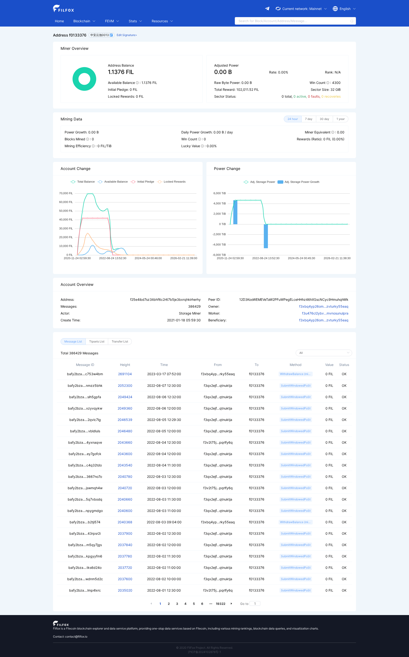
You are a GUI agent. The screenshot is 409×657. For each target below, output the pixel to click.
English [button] (345, 9)
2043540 (125, 465)
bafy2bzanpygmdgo (85, 511)
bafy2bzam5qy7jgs (85, 545)
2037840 (125, 545)
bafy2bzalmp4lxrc (85, 590)
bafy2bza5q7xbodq (85, 499)
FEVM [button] (110, 21)
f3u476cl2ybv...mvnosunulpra (325, 313)
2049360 (125, 408)
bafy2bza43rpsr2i (85, 533)
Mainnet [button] (316, 9)
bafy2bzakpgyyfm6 (85, 556)
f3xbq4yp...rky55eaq (218, 374)
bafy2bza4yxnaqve (85, 442)
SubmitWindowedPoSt (296, 385)
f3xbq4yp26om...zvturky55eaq (323, 306)
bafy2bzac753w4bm (85, 374)
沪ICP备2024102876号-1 (204, 652)
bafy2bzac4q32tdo (85, 465)
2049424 (125, 397)
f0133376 (256, 374)
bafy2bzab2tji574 (85, 522)
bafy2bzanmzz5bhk (85, 385)
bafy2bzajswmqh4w (85, 488)
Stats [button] (133, 21)
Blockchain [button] (82, 21)
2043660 (125, 442)
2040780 (125, 476)
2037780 (125, 556)
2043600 (125, 454)
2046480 (125, 431)
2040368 (125, 522)
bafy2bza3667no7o (85, 476)
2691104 (125, 374)
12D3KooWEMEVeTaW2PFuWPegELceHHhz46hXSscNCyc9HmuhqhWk (293, 299)
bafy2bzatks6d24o (85, 568)
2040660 (125, 499)
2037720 (125, 568)
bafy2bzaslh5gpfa (85, 397)
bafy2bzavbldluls (85, 431)
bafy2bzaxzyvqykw (85, 408)
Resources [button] (160, 21)
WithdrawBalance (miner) (296, 374)
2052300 (125, 385)
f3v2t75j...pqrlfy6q (218, 442)
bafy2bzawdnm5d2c (85, 579)
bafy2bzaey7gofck (85, 454)
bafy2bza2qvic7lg (85, 420)
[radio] (293, 119)
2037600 (125, 579)
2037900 (125, 533)
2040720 (125, 488)
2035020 (125, 590)
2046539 (125, 420)
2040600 (125, 511)
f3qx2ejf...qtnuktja (218, 385)
